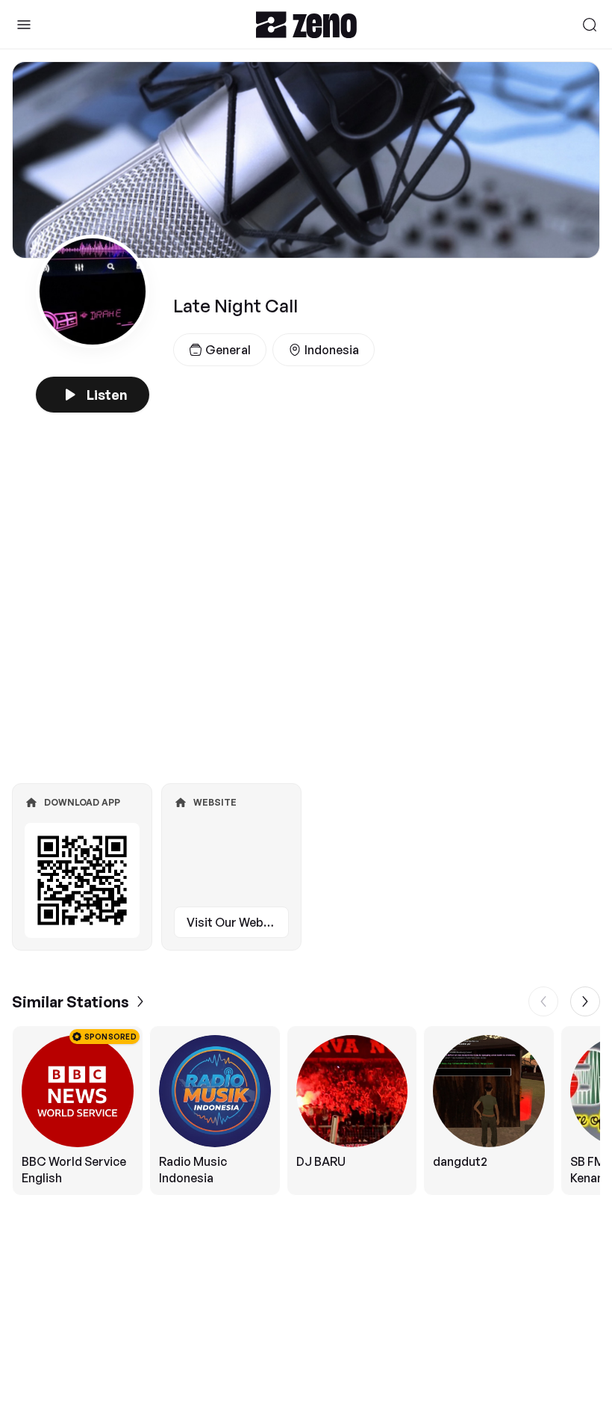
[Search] (589, 24)
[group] (306, 1110)
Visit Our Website (236, 922)
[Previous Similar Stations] (543, 1001)
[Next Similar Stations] (585, 1001)
